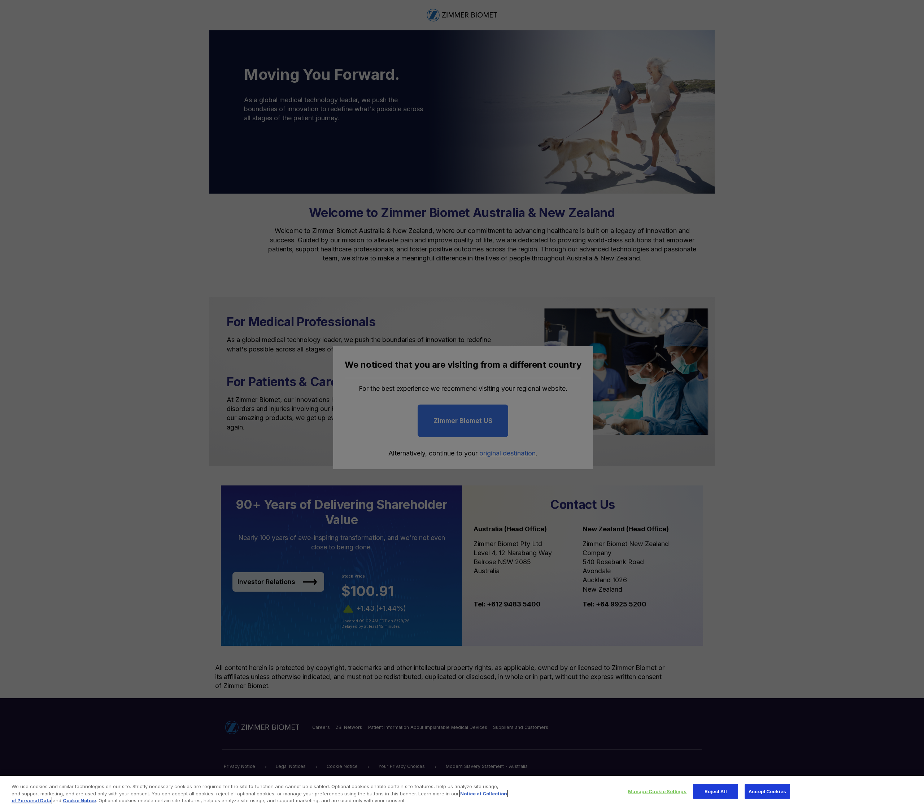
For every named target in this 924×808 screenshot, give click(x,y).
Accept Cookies (767, 791)
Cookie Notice (79, 800)
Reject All (716, 791)
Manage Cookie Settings (657, 791)
